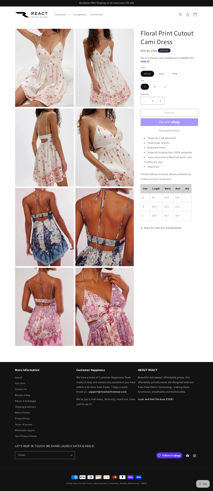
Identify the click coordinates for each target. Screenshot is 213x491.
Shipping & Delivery (25, 406)
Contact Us (21, 389)
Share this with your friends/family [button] (162, 227)
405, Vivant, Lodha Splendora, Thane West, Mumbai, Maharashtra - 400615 (114, 483)
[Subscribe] (71, 455)
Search (18, 377)
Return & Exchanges (25, 400)
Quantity (145, 94)
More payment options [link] (169, 130)
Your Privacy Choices (26, 436)
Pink (177, 74)
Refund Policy (22, 412)
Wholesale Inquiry (24, 430)
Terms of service (23, 424)
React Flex (77, 483)
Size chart (20, 383)
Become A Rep (22, 395)
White (149, 74)
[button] (62, 14)
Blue (163, 74)
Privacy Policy (22, 418)
